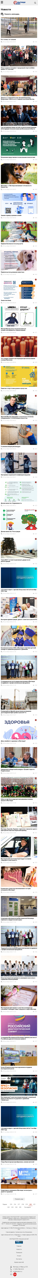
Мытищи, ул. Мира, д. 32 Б (20, 1267)
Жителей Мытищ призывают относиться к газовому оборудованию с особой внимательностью (17, 417)
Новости (19, 1249)
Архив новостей (19, 1262)
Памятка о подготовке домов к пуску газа (14, 388)
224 (16, 1207)
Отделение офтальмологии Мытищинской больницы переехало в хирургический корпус (17, 919)
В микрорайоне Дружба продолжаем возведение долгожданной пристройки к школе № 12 (16, 711)
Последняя (27, 1207)
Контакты (19, 1259)
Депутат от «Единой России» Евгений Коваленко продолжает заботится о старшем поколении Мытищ (17, 98)
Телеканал (19, 1252)
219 (27, 1204)
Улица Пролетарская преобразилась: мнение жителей (17, 1162)
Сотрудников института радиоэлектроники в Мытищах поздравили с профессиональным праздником (18, 682)
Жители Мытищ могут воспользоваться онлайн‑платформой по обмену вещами (13, 329)
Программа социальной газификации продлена (15, 475)
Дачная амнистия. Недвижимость (11, 503)
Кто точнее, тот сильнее (8, 39)
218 (23, 1204)
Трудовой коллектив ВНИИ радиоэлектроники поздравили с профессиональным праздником (19, 948)
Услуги (19, 1256)
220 (30, 1204)
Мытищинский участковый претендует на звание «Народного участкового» (16, 859)
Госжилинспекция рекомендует (11, 446)
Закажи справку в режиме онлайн (11, 215)
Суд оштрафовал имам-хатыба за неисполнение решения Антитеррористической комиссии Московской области (18, 128)
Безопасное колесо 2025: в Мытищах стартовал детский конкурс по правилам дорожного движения (18, 648)
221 (34, 1204)
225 (20, 1207)
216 (15, 1204)
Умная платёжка (6, 300)
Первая (5, 1204)
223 (12, 1207)
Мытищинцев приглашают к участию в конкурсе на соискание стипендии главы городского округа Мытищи (18, 1008)
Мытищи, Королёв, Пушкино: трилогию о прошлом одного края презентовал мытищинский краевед (19, 829)
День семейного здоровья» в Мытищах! (13, 741)
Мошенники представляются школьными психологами (18, 157)
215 (11, 1204)
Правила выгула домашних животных (12, 272)
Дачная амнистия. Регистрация (10, 531)
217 (19, 1204)
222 (8, 1207)
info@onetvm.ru (18, 1234)
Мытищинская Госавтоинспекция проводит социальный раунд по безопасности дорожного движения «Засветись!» (18, 1098)
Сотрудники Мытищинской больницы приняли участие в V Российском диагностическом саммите (19, 1038)
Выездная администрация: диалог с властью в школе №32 (19, 619)
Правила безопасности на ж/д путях (12, 243)
